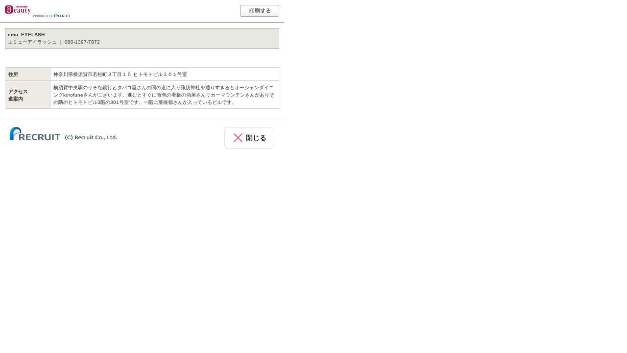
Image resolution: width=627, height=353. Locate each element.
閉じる (256, 138)
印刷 (259, 11)
